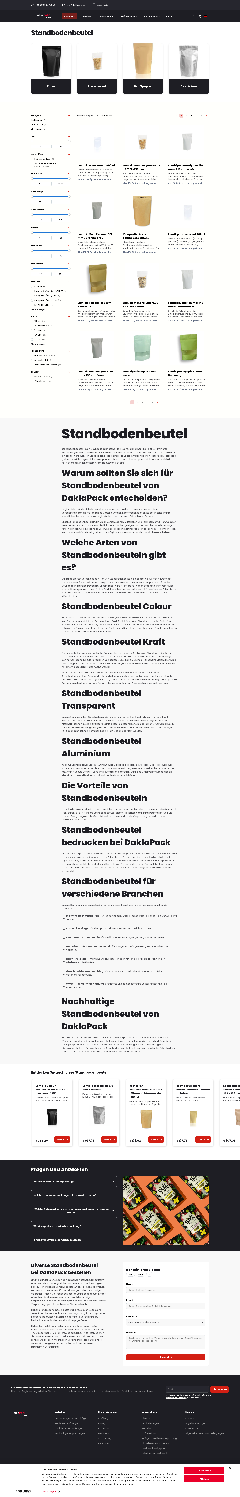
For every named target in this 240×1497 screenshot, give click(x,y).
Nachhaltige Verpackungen (70, 1433)
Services (87, 16)
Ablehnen (204, 1479)
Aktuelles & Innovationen (155, 1443)
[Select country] (206, 16)
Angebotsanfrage (195, 1423)
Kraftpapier (142, 86)
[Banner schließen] (230, 1468)
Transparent (97, 86)
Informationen (151, 16)
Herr (131, 1274)
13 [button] (201, 115)
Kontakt (170, 16)
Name (129, 1284)
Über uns (147, 1418)
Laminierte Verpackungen (69, 1428)
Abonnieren (220, 1389)
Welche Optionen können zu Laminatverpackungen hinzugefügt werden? (72, 1210)
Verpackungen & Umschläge (70, 1418)
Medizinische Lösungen (67, 1423)
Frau (140, 1274)
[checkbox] (50, 120)
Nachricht (131, 1332)
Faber (51, 86)
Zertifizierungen (150, 1423)
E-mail (129, 1300)
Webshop (68, 16)
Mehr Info (62, 1139)
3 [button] (191, 115)
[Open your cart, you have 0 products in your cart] (199, 16)
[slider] (32, 141)
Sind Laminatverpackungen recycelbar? (57, 1240)
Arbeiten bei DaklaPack (155, 1453)
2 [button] (186, 115)
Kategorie (132, 1316)
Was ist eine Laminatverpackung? (53, 1181)
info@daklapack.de (76, 5)
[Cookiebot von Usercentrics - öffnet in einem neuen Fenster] (23, 1492)
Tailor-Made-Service (141, 516)
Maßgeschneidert (129, 16)
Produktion (104, 1428)
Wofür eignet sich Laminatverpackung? (57, 1226)
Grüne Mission (149, 1433)
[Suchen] (193, 16)
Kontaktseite (61, 1336)
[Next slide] (198, 1116)
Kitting (101, 1423)
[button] (50, 115)
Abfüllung (103, 1418)
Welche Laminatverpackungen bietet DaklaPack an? (64, 1195)
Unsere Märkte (106, 16)
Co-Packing (104, 1438)
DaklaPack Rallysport (153, 1448)
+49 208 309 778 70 (46, 5)
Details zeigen (49, 1491)
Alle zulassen (204, 1471)
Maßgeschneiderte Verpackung (159, 1438)
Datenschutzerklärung (176, 1397)
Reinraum (103, 1443)
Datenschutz (192, 1428)
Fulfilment (103, 1433)
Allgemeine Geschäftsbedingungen (204, 1433)
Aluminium (188, 86)
